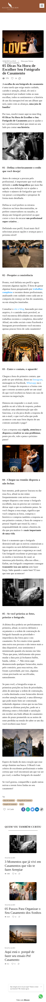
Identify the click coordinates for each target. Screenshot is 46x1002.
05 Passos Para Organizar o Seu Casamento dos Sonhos (23, 911)
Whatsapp (31, 383)
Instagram (37, 379)
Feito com (23, 1000)
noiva (21, 804)
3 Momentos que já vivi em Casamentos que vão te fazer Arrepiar (23, 865)
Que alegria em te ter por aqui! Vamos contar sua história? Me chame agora (24, 988)
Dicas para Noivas (27, 61)
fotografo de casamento (10, 804)
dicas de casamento (9, 800)
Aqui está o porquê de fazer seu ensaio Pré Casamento (19, 956)
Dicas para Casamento (12, 63)
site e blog (19, 309)
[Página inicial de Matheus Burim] (10, 6)
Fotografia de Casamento (25, 800)
